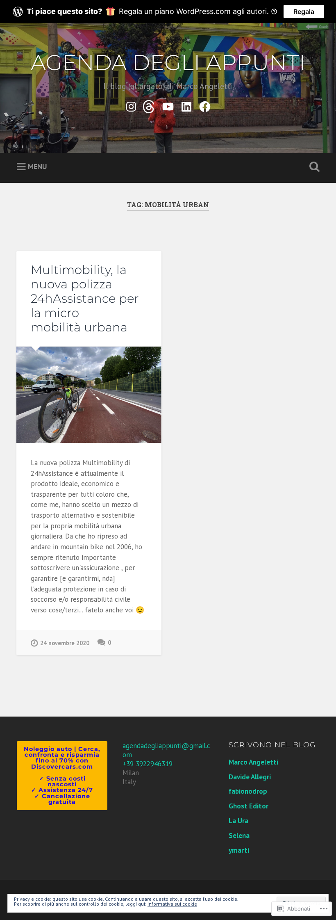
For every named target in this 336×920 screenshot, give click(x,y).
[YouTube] (168, 105)
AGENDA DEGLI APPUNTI (168, 62)
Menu (37, 166)
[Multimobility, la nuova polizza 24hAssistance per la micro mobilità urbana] (88, 395)
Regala (303, 11)
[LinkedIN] (186, 105)
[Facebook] (204, 105)
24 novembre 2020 (64, 643)
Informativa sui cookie (172, 904)
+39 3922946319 (148, 763)
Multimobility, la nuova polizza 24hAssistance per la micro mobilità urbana (85, 298)
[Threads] (149, 105)
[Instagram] (131, 105)
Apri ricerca (312, 167)
